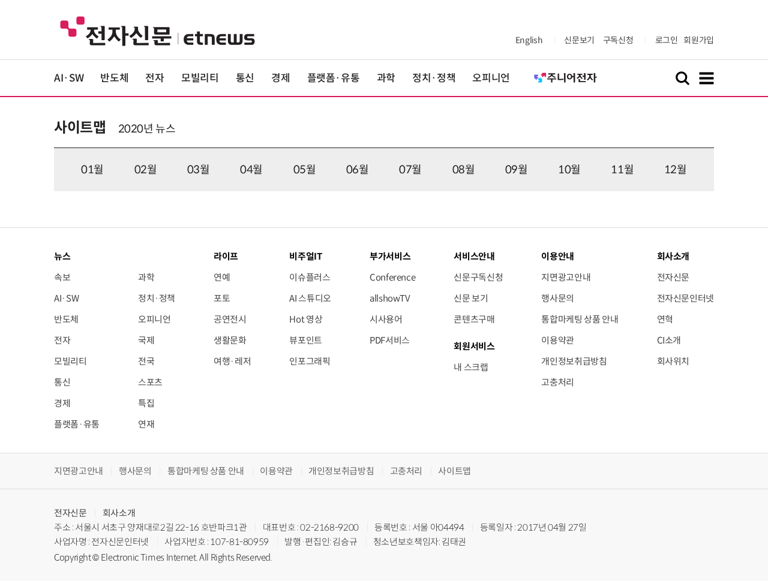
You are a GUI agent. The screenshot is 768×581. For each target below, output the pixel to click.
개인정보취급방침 (574, 361)
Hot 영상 (305, 319)
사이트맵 (80, 128)
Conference (392, 277)
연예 (222, 277)
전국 (146, 361)
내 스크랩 (471, 367)
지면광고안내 (565, 277)
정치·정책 (433, 78)
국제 (146, 340)
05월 (304, 169)
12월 (675, 169)
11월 (622, 169)
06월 (357, 169)
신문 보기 (471, 298)
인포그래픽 (309, 361)
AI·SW (68, 78)
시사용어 (386, 319)
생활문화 (230, 340)
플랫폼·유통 (333, 78)
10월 (569, 169)
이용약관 (557, 340)
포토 (222, 298)
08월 (463, 169)
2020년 (136, 129)
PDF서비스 (390, 340)
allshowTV (390, 298)
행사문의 (557, 298)
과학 (386, 78)
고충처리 (557, 382)
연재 (146, 424)
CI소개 (669, 340)
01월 (92, 169)
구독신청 (618, 40)
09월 (516, 169)
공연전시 (230, 319)
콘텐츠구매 (474, 319)
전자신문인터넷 (685, 298)
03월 (198, 169)
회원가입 (698, 40)
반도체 (114, 78)
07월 (410, 169)
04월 (251, 169)
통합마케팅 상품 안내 (579, 319)
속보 (62, 277)
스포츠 (150, 382)
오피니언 (491, 78)
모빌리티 (200, 78)
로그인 (666, 40)
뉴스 (62, 256)
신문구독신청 (478, 277)
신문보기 (579, 40)
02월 (145, 169)
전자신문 (673, 277)
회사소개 (119, 513)
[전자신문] (157, 30)
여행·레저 (232, 361)
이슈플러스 (309, 277)
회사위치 (673, 361)
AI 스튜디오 (310, 298)
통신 (245, 78)
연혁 (665, 319)
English (528, 40)
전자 (154, 78)
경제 (280, 78)
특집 (146, 403)
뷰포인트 (305, 340)
